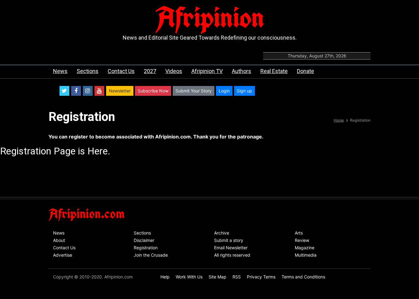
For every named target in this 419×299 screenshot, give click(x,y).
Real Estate (274, 71)
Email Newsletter (231, 247)
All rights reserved (232, 255)
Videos (173, 71)
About (59, 240)
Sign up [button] (244, 90)
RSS (237, 276)
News (60, 71)
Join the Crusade (151, 255)
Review (302, 240)
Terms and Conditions (303, 276)
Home (339, 120)
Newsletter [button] (120, 90)
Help (165, 276)
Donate (305, 71)
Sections (87, 71)
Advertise (62, 255)
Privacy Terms (261, 276)
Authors (241, 71)
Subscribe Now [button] (153, 90)
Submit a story (228, 240)
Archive (221, 232)
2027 (150, 71)
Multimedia (306, 255)
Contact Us (121, 71)
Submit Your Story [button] (193, 90)
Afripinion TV (207, 71)
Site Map (217, 276)
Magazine (304, 247)
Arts (299, 232)
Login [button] (224, 90)
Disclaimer (144, 240)
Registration (146, 247)
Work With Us (189, 276)
